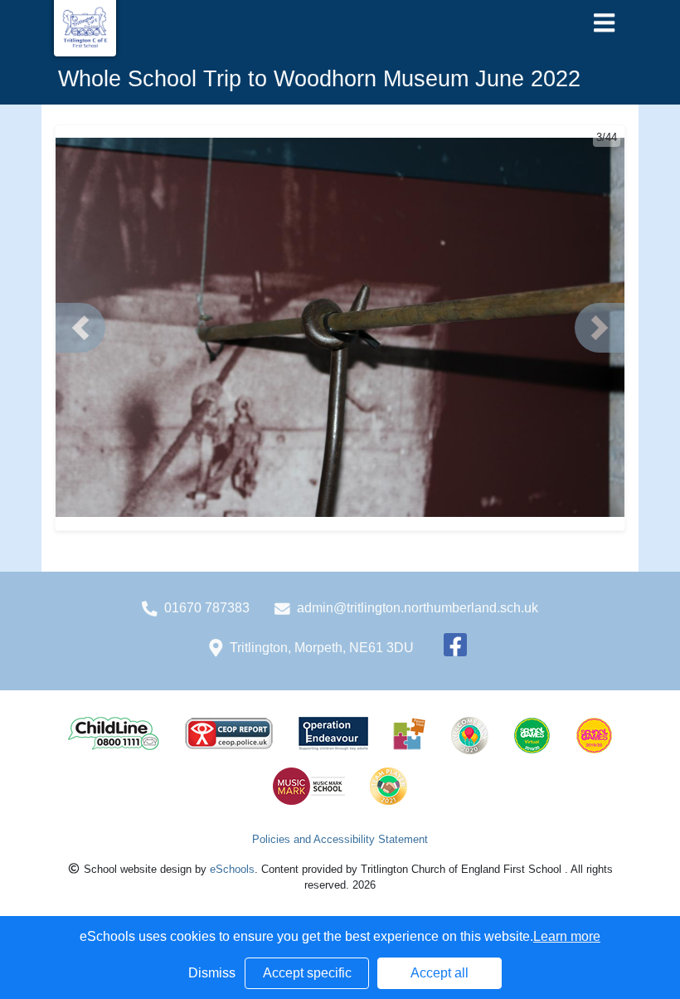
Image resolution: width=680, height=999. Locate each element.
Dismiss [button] (212, 973)
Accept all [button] (439, 973)
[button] (80, 328)
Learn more (566, 936)
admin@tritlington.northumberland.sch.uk (417, 608)
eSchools (232, 869)
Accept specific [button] (307, 973)
